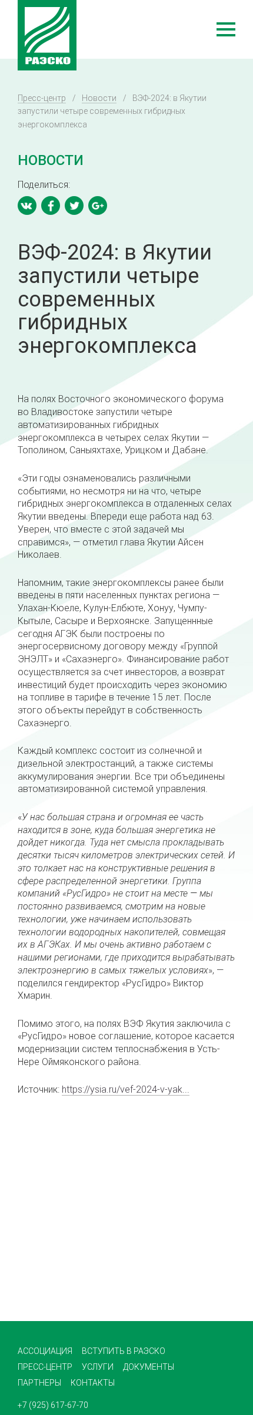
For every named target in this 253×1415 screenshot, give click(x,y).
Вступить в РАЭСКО (123, 1351)
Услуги (98, 1367)
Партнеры (39, 1382)
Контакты (93, 1382)
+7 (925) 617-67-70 (53, 1405)
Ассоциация (45, 1351)
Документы (148, 1367)
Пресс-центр (42, 98)
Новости (99, 98)
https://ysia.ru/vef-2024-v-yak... (125, 1089)
